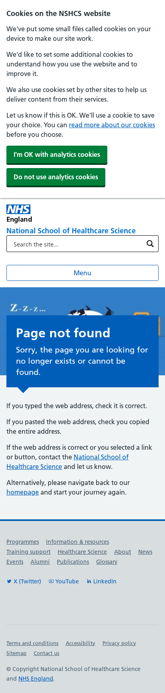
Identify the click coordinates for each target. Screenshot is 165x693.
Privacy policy (119, 643)
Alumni (40, 561)
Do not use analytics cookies (56, 177)
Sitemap (16, 653)
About (122, 551)
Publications (73, 561)
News (145, 551)
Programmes (22, 541)
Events (14, 561)
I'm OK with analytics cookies (57, 154)
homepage (22, 492)
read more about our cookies (112, 125)
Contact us (46, 653)
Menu (82, 273)
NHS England (35, 678)
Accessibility (80, 643)
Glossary (106, 561)
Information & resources (77, 541)
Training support (28, 551)
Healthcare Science (82, 551)
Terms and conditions (32, 643)
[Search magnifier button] (150, 243)
